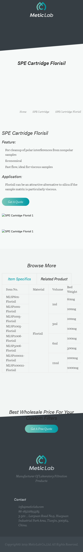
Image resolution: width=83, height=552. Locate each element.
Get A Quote (15, 202)
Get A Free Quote (41, 429)
